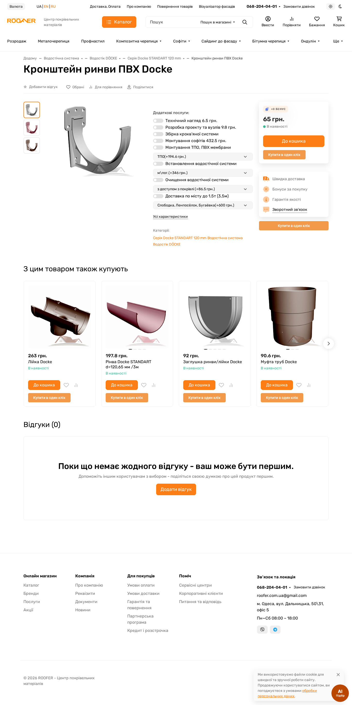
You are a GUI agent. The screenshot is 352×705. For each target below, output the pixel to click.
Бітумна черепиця (269, 41)
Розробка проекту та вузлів (200, 127)
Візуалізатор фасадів (217, 6)
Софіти (179, 41)
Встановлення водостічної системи (201, 163)
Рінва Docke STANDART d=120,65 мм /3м (128, 364)
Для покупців (141, 576)
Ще (336, 41)
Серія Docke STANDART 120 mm (179, 238)
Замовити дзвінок (299, 6)
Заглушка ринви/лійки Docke (212, 361)
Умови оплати (141, 585)
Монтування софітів (195, 140)
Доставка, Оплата (105, 6)
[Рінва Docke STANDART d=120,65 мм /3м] (137, 316)
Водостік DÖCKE (166, 244)
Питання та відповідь (200, 601)
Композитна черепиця (137, 41)
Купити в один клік (284, 155)
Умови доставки (143, 593)
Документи (86, 601)
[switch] (158, 121)
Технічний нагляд (191, 120)
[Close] (338, 674)
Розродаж (16, 41)
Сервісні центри (195, 585)
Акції (28, 609)
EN (46, 6)
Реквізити (85, 593)
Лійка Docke (40, 361)
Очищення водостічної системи (197, 179)
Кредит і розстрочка (147, 630)
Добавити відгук (43, 87)
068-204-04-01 (262, 6)
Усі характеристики (170, 216)
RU (53, 6)
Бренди (31, 593)
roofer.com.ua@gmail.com (282, 595)
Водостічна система (225, 238)
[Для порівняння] (76, 385)
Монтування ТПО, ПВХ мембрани (198, 147)
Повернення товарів (175, 6)
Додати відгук (176, 489)
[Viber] (262, 629)
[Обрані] (66, 385)
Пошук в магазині (215, 22)
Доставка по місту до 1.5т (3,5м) (197, 196)
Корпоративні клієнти (201, 593)
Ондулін (308, 41)
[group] (97, 163)
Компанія (84, 576)
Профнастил (93, 41)
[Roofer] (21, 21)
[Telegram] (275, 629)
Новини (82, 609)
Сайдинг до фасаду (219, 41)
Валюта (16, 6)
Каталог (31, 585)
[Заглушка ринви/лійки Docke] (214, 316)
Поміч (185, 576)
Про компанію (139, 6)
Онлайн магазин (40, 576)
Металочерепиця (53, 41)
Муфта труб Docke (279, 361)
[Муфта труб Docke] (292, 316)
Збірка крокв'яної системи (192, 134)
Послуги (31, 601)
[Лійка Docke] (59, 316)
